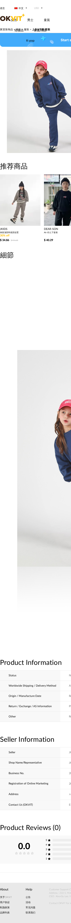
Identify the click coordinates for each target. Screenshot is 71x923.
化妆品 (19, 30)
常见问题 (30, 907)
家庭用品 (40, 30)
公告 (28, 897)
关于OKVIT (6, 897)
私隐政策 (5, 907)
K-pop (30, 40)
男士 (30, 20)
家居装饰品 (6, 29)
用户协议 (5, 902)
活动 (28, 902)
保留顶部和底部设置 (9, 232)
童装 (47, 20)
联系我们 (30, 913)
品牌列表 (5, 913)
